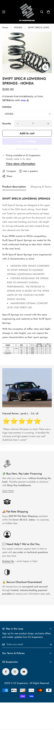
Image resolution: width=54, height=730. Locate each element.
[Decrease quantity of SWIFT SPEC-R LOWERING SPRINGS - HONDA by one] (17, 123)
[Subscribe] (48, 644)
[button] (48, 11)
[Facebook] (5, 671)
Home (5, 27)
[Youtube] (23, 671)
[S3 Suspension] (27, 12)
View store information (20, 163)
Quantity (6, 123)
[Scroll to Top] (49, 714)
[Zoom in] (45, 67)
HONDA (18, 27)
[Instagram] (14, 671)
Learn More (8, 490)
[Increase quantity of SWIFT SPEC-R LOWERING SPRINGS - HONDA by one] (48, 123)
